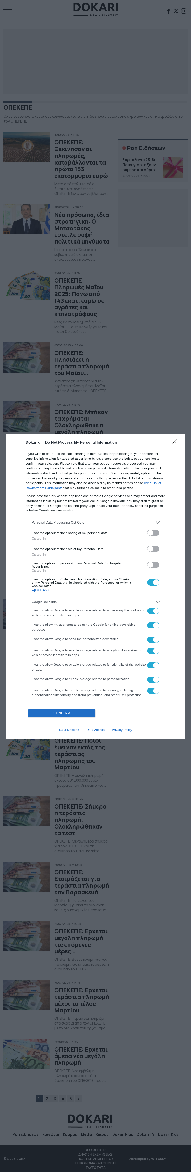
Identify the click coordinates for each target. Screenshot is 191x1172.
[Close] (176, 442)
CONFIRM (62, 713)
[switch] (153, 533)
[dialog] (95, 586)
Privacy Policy (122, 730)
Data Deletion (69, 730)
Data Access (95, 730)
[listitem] (95, 522)
